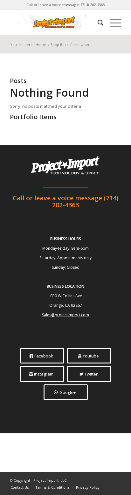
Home (41, 44)
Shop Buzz (59, 44)
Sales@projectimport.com (65, 315)
